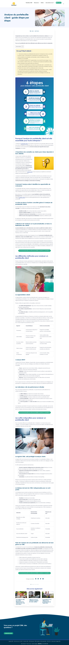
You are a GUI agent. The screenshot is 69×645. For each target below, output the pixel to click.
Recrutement (23, 643)
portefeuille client (24, 143)
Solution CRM (25, 641)
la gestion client (22, 197)
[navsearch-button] (63, 4)
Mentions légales (34, 643)
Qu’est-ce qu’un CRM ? (18, 641)
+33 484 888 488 (45, 643)
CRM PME (49, 641)
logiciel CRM (29, 171)
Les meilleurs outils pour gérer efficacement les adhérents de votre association (20, 602)
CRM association (43, 641)
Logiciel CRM (11, 641)
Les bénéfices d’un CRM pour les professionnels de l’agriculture (46, 601)
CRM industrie (37, 641)
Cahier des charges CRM (55, 641)
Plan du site (29, 643)
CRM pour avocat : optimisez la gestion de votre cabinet (33, 600)
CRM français (31, 641)
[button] (35, 579)
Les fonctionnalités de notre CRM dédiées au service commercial (34, 250)
